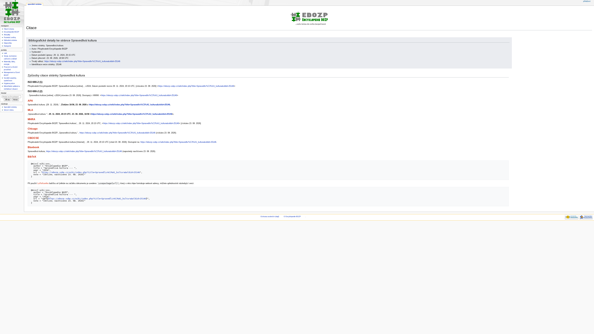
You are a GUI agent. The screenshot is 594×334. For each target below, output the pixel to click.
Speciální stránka (34, 4)
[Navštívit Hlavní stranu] (12, 12)
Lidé (5, 53)
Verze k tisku (9, 110)
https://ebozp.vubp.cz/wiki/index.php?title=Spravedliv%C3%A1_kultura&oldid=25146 (82, 61)
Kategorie (7, 46)
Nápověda (8, 43)
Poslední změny (10, 37)
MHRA (31, 119)
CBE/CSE (33, 138)
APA (30, 100)
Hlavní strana (9, 29)
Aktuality (7, 35)
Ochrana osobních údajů (269, 216)
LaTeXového (43, 183)
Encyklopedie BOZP (11, 32)
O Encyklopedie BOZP (292, 216)
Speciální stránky (10, 107)
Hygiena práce (9, 83)
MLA (30, 110)
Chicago (33, 128)
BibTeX (32, 156)
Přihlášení (586, 1)
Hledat (3, 93)
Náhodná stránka (10, 40)
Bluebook (33, 147)
